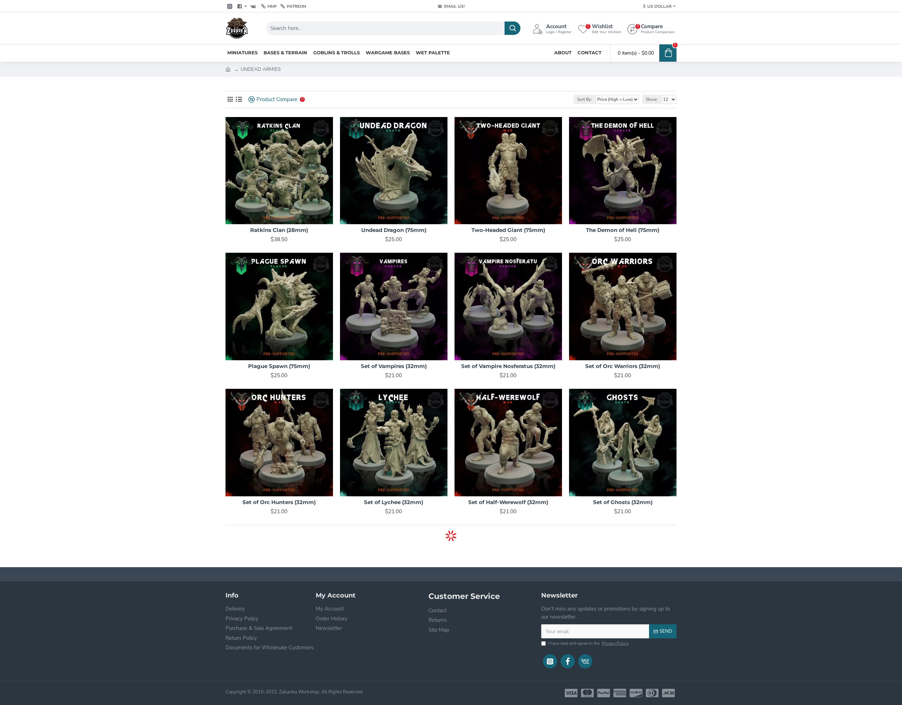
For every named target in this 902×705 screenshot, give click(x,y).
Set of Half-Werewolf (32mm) (508, 502)
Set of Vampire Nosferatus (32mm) (508, 366)
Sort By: (584, 99)
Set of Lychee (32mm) (393, 502)
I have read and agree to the (588, 643)
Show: (652, 99)
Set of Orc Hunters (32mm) (279, 502)
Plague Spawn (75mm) (279, 366)
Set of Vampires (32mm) (394, 366)
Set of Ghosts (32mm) (623, 502)
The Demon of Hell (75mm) (622, 230)
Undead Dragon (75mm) (393, 230)
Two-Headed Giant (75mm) (508, 230)
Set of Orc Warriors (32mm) (622, 366)
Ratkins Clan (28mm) (279, 230)
